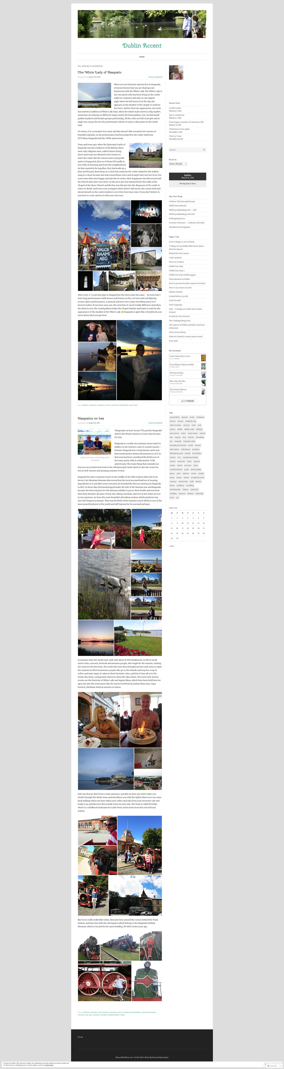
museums (181, 461)
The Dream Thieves (178, 389)
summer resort (113, 1015)
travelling (190, 485)
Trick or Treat (175, 136)
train (122, 1015)
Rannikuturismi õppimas (179, 227)
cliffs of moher (175, 425)
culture (172, 429)
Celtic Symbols (175, 258)
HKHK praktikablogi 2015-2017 (182, 214)
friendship (200, 437)
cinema (180, 421)
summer (103, 1015)
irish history (185, 449)
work (172, 498)
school (193, 473)
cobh (193, 425)
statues (186, 477)
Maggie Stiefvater (176, 375)
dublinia (199, 429)
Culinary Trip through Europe (182, 201)
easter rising (193, 433)
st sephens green (197, 477)
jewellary (195, 449)
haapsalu (93, 405)
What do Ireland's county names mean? (186, 336)
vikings (185, 489)
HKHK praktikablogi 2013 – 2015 (183, 210)
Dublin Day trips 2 (176, 271)
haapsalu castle (103, 405)
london (173, 457)
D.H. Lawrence (175, 358)
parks (186, 469)
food (184, 437)
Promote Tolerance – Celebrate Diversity (186, 223)
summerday (183, 481)
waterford (194, 489)
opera (195, 465)
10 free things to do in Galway (181, 242)
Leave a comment (155, 77)
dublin (179, 429)
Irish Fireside (175, 300)
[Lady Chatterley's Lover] (203, 360)
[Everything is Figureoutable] (203, 369)
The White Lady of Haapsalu (99, 72)
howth (190, 445)
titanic (172, 485)
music (189, 461)
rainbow (185, 473)
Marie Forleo (175, 367)
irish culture (174, 449)
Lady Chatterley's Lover (180, 356)
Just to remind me (176, 115)
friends (85, 405)
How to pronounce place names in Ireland (187, 283)
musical (197, 461)
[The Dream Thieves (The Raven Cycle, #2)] (203, 394)
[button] (104, 235)
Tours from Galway (177, 332)
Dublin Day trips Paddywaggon (182, 275)
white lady (133, 405)
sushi (192, 481)
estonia (94, 1012)
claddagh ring (190, 421)
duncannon (174, 433)
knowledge (196, 453)
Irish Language (175, 305)
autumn (185, 417)
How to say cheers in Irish (180, 288)
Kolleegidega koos (177, 218)
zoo (177, 498)
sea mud (96, 1015)
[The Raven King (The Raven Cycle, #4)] (203, 377)
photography (196, 469)
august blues (175, 417)
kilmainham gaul (176, 453)
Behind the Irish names (179, 253)
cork (199, 425)
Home (142, 57)
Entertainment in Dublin (179, 279)
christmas (200, 417)
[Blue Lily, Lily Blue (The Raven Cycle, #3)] (203, 385)
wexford (182, 494)
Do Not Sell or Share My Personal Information (151, 1057)
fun (99, 1012)
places (172, 473)
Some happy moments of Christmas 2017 (186, 122)
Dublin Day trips (176, 266)
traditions (180, 485)
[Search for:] (187, 150)
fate (171, 437)
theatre (198, 481)
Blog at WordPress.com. (124, 1057)
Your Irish (173, 341)
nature (179, 465)
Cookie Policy (48, 1065)
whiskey (190, 494)
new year (187, 465)
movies (172, 461)
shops (172, 477)
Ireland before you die (178, 296)
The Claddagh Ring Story (179, 321)
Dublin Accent (142, 45)
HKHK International (177, 206)
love (86, 1015)
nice (90, 1015)
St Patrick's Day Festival (179, 316)
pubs (178, 473)
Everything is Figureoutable (182, 364)
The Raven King (176, 373)
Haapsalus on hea (91, 418)
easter (183, 433)
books (192, 417)
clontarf (186, 425)
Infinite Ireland (175, 292)
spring (179, 477)
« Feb (171, 546)
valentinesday (175, 489)
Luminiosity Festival (190, 457)
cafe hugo (86, 1012)
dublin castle (189, 429)
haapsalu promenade (119, 405)
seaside (201, 473)
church (172, 421)
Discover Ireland (176, 262)
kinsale (187, 453)
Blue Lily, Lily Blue (177, 381)
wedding (173, 494)
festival (177, 437)
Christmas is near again (179, 129)
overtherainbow (176, 469)
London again (175, 108)
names (172, 465)
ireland (198, 445)
